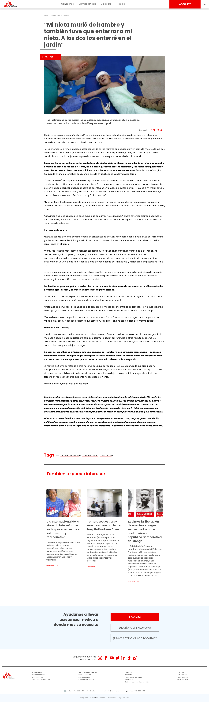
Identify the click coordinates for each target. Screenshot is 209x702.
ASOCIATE (185, 4)
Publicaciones (84, 677)
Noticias (66, 16)
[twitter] (117, 658)
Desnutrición (107, 455)
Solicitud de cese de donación (137, 682)
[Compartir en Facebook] (151, 130)
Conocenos (37, 672)
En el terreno (182, 675)
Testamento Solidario (133, 677)
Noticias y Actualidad (87, 672)
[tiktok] (129, 658)
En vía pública (182, 679)
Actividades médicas (71, 455)
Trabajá (180, 672)
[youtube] (112, 658)
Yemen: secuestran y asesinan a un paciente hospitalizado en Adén (103, 525)
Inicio (46, 16)
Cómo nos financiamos (41, 679)
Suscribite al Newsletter (135, 628)
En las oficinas (182, 677)
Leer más (50, 566)
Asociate (135, 617)
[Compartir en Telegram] (161, 130)
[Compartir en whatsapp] (158, 130)
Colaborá (129, 672)
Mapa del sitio (123, 698)
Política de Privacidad (107, 698)
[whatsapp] (135, 658)
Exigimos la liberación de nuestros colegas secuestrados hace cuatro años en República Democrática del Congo (145, 531)
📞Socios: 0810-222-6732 (135, 691)
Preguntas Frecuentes (89, 698)
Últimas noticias (84, 675)
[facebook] (106, 658)
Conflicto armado (91, 455)
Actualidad (55, 16)
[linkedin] (123, 658)
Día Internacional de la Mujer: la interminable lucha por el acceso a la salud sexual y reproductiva (63, 529)
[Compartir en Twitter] (154, 130)
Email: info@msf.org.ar (110, 691)
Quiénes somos (38, 675)
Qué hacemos (38, 677)
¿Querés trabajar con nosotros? (135, 638)
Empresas (129, 679)
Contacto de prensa (86, 679)
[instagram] (100, 658)
